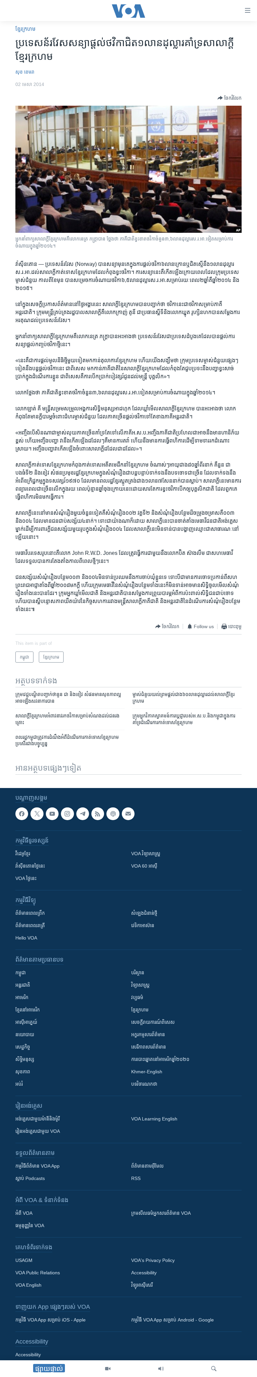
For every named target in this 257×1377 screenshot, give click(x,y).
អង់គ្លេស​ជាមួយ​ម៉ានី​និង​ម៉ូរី (37, 1118)
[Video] (108, 1368)
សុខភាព (22, 1071)
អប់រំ (19, 1084)
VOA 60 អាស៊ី (144, 866)
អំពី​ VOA (23, 1213)
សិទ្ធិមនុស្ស (24, 1059)
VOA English (28, 1285)
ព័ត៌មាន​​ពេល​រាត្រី (30, 925)
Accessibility (144, 1272)
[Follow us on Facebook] (21, 813)
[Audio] (161, 1368)
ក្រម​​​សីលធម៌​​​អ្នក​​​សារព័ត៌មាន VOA (161, 1213)
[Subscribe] (128, 813)
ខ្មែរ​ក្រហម (25, 29)
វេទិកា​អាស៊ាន (142, 925)
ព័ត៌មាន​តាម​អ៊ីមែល (147, 1166)
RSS (136, 1178)
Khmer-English (146, 1071)
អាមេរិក (21, 997)
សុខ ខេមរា (24, 72)
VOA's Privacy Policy (153, 1260)
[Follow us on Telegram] (82, 813)
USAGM (23, 1260)
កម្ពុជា (20, 972)
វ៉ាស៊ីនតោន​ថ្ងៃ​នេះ (30, 866)
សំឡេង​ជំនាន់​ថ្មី (144, 913)
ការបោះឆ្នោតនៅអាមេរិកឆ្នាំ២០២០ (160, 1059)
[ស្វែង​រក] (214, 1368)
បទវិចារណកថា (144, 1084)
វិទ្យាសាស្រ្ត (140, 985)
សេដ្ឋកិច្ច (22, 1047)
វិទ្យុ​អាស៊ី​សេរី (142, 1285)
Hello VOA (26, 938)
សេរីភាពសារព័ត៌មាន (148, 1047)
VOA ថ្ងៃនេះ (25, 878)
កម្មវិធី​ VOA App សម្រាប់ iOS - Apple (50, 1319)
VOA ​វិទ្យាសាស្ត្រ (145, 853)
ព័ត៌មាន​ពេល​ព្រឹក (30, 913)
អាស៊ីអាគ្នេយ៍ (26, 1022)
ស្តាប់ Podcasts (30, 1178)
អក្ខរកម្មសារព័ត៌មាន (148, 1034)
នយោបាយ (24, 1034)
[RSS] (97, 813)
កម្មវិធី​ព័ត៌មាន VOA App (37, 1166)
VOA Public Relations (37, 1272)
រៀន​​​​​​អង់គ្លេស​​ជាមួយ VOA (37, 1131)
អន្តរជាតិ (22, 985)
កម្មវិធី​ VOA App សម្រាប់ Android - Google (172, 1319)
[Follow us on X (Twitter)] (36, 813)
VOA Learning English (154, 1118)
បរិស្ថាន (137, 972)
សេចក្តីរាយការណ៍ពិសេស (153, 1022)
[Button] (230, 98)
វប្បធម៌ (137, 997)
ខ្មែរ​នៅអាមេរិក (27, 1009)
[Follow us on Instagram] (67, 813)
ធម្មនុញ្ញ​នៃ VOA (29, 1225)
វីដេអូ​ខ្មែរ (22, 853)
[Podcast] (112, 813)
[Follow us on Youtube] (52, 813)
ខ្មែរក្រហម (140, 1009)
